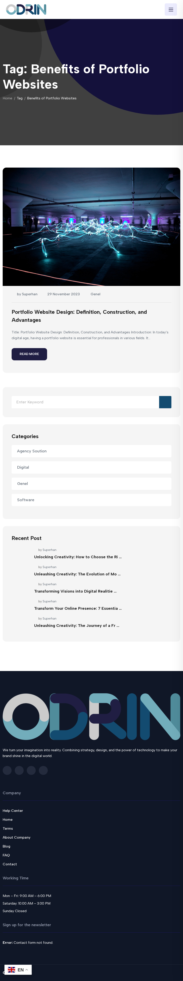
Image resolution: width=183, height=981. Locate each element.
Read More (29, 354)
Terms (8, 828)
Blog (6, 846)
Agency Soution (32, 451)
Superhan (29, 294)
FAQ (6, 855)
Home (7, 98)
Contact (10, 864)
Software (25, 499)
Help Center (13, 811)
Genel (95, 294)
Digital (23, 467)
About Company (16, 837)
